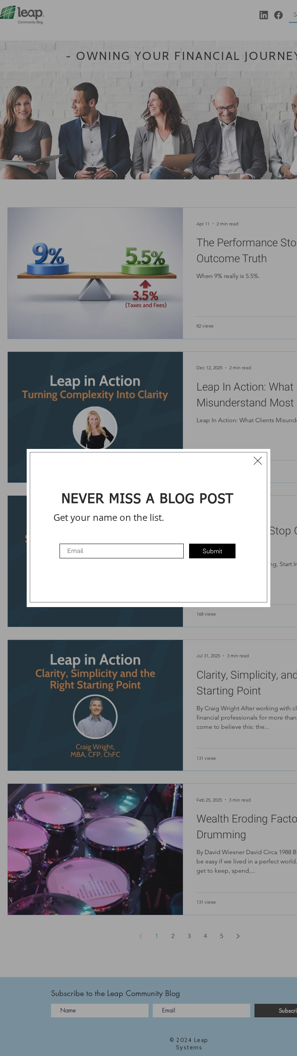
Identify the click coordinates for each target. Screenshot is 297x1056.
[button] (258, 461)
